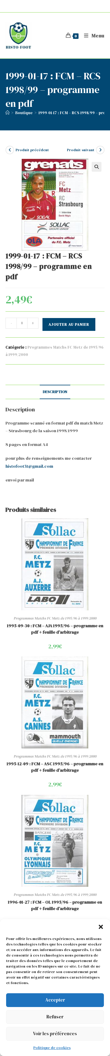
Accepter (55, 1000)
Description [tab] (55, 391)
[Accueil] (7, 112)
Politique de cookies (52, 1047)
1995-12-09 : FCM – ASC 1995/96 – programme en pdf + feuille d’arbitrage (55, 767)
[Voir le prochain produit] (100, 150)
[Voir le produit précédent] (10, 150)
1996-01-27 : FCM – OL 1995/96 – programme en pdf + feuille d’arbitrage (55, 905)
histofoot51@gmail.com (29, 466)
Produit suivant (80, 150)
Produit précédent (32, 150)
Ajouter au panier (69, 324)
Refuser (55, 1016)
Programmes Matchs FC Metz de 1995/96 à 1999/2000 (55, 618)
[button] (101, 927)
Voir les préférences (55, 1033)
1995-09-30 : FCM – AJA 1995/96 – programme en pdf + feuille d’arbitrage (55, 629)
